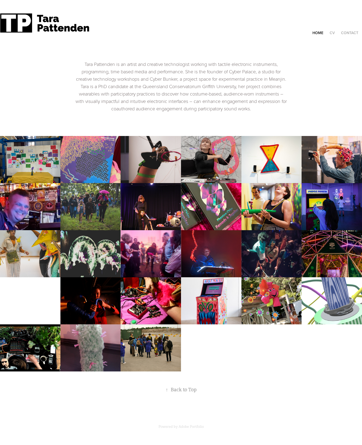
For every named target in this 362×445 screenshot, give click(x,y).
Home (317, 32)
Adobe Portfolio (191, 426)
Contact (349, 32)
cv (332, 32)
